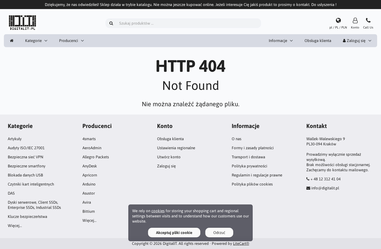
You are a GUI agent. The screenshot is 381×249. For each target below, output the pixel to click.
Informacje (278, 40)
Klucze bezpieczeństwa (27, 216)
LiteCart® (241, 243)
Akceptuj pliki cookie (174, 232)
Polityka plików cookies (252, 184)
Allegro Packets (95, 157)
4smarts (89, 139)
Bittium (88, 211)
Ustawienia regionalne (176, 148)
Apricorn (89, 175)
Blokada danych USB (25, 175)
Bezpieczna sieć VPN (25, 157)
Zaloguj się (355, 40)
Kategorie (33, 40)
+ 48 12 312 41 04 (326, 179)
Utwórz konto (169, 157)
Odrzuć (219, 232)
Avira (86, 202)
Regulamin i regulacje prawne (257, 175)
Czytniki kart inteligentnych (31, 184)
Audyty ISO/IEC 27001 (26, 148)
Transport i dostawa (248, 157)
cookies (158, 211)
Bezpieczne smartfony (26, 166)
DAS (11, 193)
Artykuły (15, 139)
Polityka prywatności (249, 166)
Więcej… (15, 225)
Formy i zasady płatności (253, 148)
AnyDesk (89, 166)
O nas (236, 139)
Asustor (88, 193)
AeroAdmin (91, 148)
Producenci (68, 40)
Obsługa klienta (318, 40)
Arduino (89, 184)
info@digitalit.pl (325, 188)
